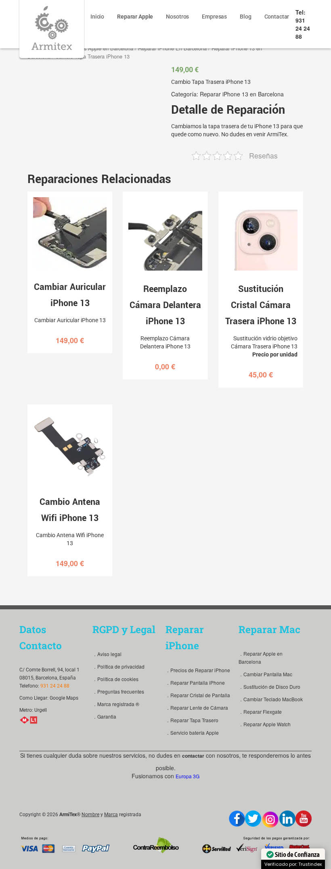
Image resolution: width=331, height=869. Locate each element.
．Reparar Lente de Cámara (197, 707)
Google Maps (64, 698)
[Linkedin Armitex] (287, 819)
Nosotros (177, 16)
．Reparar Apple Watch (265, 724)
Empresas (214, 16)
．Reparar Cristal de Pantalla (198, 695)
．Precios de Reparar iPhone (198, 670)
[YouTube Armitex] (303, 819)
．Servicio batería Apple (192, 732)
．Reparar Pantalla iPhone (195, 682)
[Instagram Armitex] (270, 820)
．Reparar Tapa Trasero (192, 720)
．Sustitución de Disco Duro (269, 686)
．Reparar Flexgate (260, 711)
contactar (193, 755)
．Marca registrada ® (115, 703)
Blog (245, 16)
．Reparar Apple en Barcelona (261, 657)
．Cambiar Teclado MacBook (271, 699)
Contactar (276, 16)
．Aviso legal (107, 653)
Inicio (97, 16)
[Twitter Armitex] (253, 819)
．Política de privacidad (118, 666)
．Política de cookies (115, 678)
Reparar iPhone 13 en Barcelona (242, 94)
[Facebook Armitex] (237, 819)
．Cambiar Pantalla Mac (265, 674)
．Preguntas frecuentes (118, 691)
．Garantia (104, 716)
